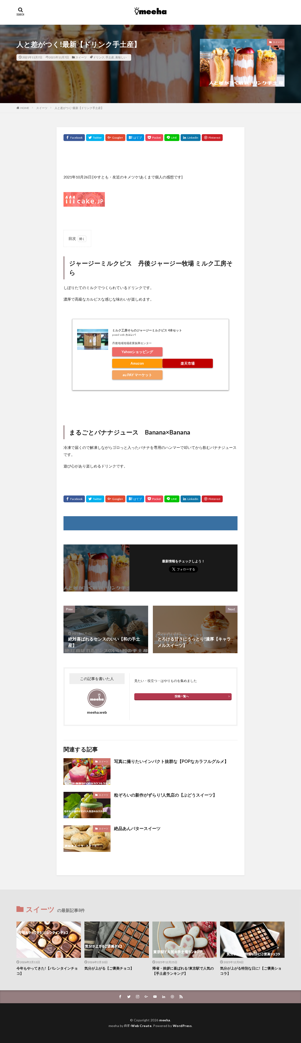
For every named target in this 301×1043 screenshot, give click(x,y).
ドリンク (98, 57)
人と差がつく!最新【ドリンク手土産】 (79, 108)
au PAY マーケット (137, 375)
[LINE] (171, 137)
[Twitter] (95, 137)
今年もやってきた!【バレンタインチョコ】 (47, 971)
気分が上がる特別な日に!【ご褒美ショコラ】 (250, 971)
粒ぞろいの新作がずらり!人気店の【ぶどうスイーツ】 (165, 794)
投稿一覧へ (182, 696)
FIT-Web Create (137, 1026)
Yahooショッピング (137, 352)
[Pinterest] (212, 137)
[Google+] (115, 137)
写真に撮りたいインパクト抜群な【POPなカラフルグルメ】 (171, 761)
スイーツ (81, 57)
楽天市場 (188, 363)
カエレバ (130, 335)
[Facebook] (74, 137)
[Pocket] (154, 137)
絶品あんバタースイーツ (137, 828)
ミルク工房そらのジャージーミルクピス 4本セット (147, 330)
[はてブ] (135, 137)
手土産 (110, 57)
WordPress (182, 1026)
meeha (164, 1020)
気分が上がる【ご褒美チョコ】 (109, 968)
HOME (24, 108)
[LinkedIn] (191, 137)
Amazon (137, 363)
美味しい (121, 57)
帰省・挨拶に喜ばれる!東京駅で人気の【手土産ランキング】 (183, 971)
